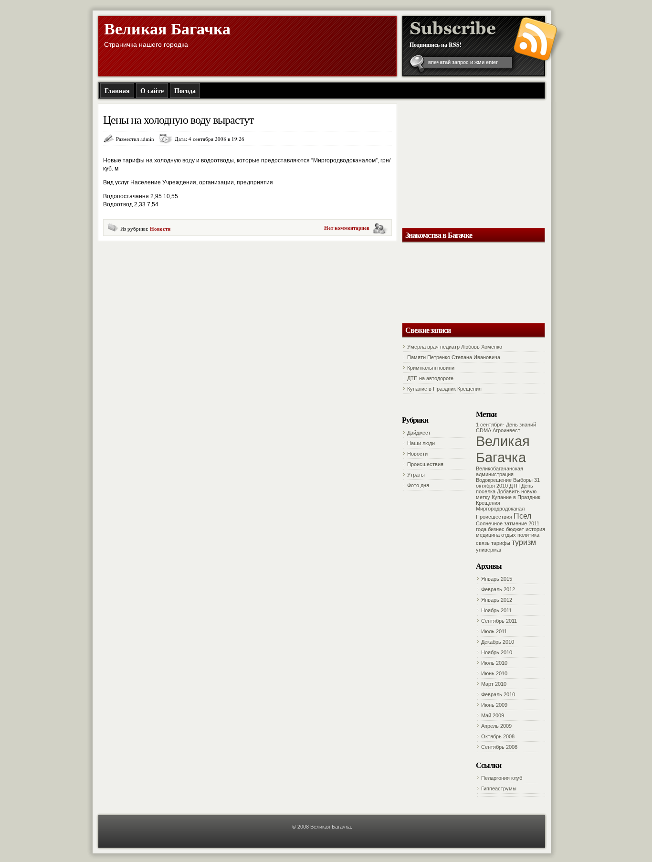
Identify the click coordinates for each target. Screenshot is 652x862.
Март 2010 (493, 684)
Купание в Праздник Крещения (444, 389)
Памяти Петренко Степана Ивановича (453, 357)
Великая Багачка (167, 28)
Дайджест (419, 433)
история (535, 529)
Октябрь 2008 (498, 736)
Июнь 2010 (494, 673)
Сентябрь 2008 (499, 747)
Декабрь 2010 (497, 642)
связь (483, 543)
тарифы (500, 543)
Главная (117, 90)
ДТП (514, 486)
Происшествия (425, 464)
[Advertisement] (464, 163)
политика (528, 535)
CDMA (483, 430)
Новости (160, 229)
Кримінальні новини (430, 368)
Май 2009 (492, 715)
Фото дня (418, 485)
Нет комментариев (346, 228)
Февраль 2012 (498, 589)
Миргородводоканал (500, 508)
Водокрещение (494, 480)
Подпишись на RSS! (436, 45)
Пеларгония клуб (501, 778)
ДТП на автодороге (430, 378)
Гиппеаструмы (498, 788)
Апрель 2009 (496, 726)
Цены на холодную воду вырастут (178, 119)
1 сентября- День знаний (506, 424)
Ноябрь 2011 (496, 610)
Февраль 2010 (498, 694)
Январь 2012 (496, 600)
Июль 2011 (494, 631)
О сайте (152, 90)
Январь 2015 (496, 579)
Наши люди (421, 443)
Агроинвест (506, 430)
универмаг (489, 550)
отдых (508, 535)
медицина (488, 535)
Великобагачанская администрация (499, 471)
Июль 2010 (494, 663)
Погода (185, 90)
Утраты (416, 475)
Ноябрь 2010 (496, 652)
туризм (524, 542)
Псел (522, 515)
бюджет (515, 529)
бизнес (496, 529)
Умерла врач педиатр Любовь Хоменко (454, 347)
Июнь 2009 (494, 705)
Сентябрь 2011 (499, 621)
